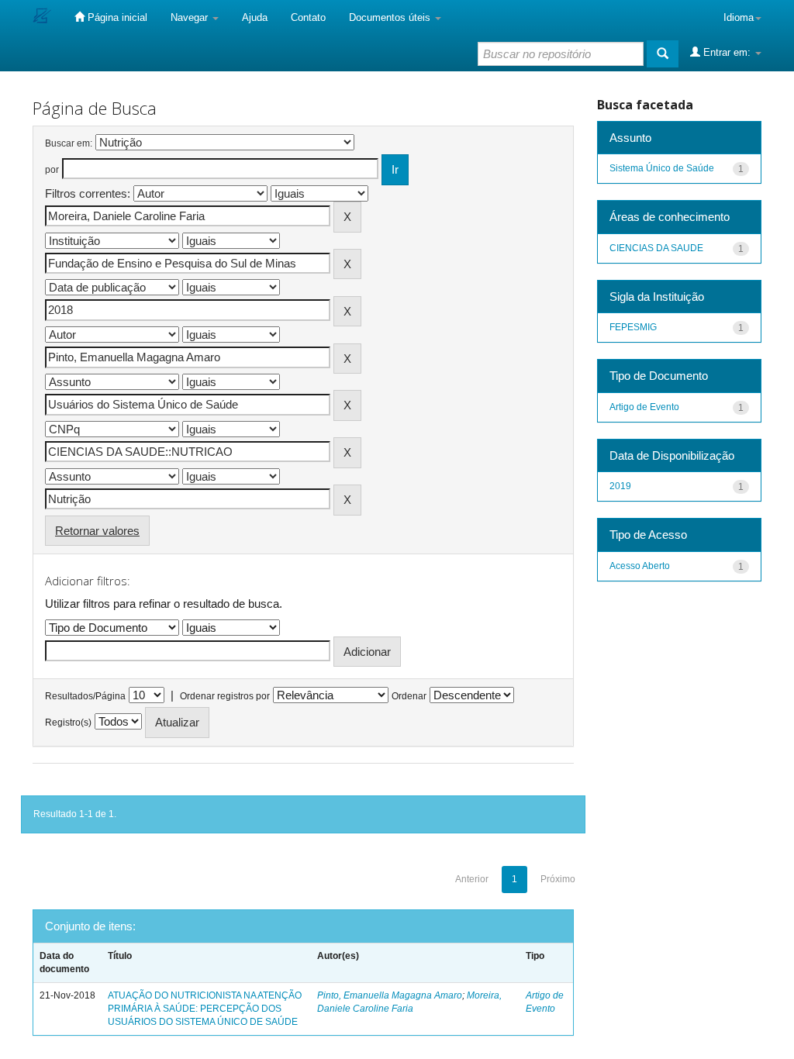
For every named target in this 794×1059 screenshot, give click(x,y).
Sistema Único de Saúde (661, 168)
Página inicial (116, 17)
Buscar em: (68, 143)
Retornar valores (97, 530)
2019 (620, 486)
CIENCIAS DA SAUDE (656, 248)
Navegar (191, 17)
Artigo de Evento (644, 407)
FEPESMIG (633, 327)
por (52, 169)
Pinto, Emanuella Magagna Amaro (389, 995)
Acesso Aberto (639, 566)
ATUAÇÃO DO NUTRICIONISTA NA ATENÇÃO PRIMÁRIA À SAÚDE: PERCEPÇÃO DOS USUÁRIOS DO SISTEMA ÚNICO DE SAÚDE (205, 1008)
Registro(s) (68, 722)
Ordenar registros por (225, 696)
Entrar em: (727, 52)
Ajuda (255, 17)
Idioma (738, 17)
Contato (308, 17)
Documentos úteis (391, 17)
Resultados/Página (85, 696)
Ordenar (409, 696)
